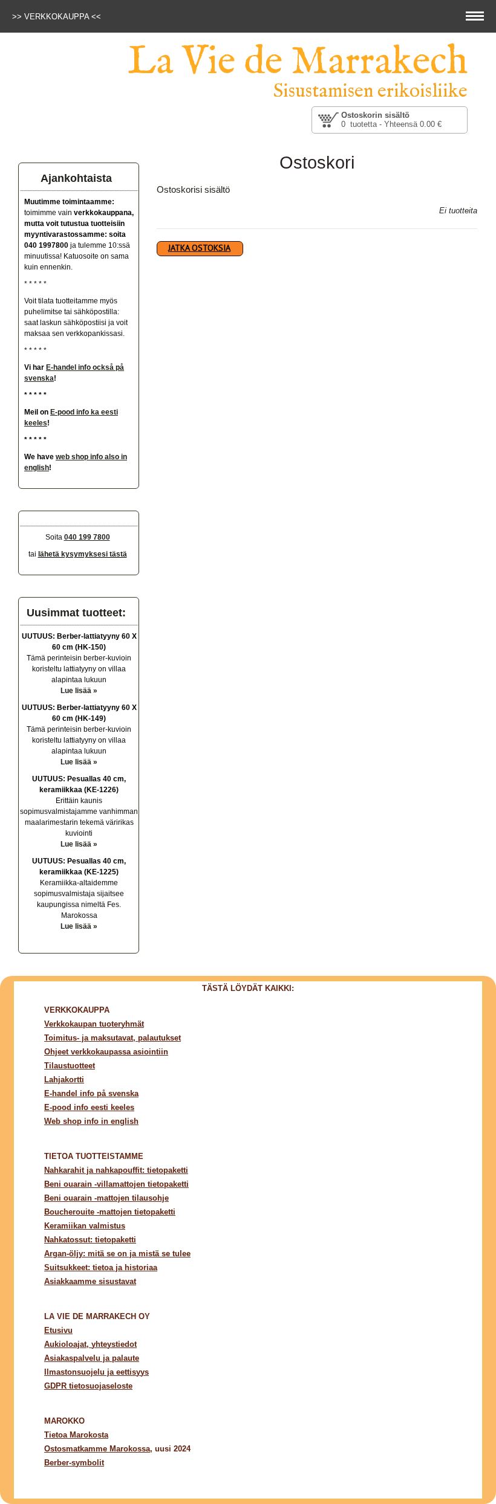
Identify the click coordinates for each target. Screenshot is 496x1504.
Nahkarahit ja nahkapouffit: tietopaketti (116, 1170)
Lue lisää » (78, 690)
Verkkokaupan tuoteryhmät (94, 1023)
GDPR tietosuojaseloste (88, 1385)
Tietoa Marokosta (76, 1434)
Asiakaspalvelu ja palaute (91, 1358)
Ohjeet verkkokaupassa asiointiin (106, 1051)
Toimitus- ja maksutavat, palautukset (112, 1037)
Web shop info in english (91, 1121)
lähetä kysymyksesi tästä (82, 554)
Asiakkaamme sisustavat (90, 1281)
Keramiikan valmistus (84, 1225)
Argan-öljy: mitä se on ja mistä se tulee (117, 1253)
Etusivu (58, 1330)
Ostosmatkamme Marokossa (97, 1448)
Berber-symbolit (74, 1462)
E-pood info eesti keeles (89, 1107)
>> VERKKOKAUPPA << (57, 16)
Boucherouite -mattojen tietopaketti (109, 1211)
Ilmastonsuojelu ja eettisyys (96, 1372)
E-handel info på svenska (91, 1093)
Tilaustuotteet (69, 1065)
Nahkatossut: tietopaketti (90, 1239)
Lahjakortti (64, 1079)
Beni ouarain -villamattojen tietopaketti (116, 1184)
